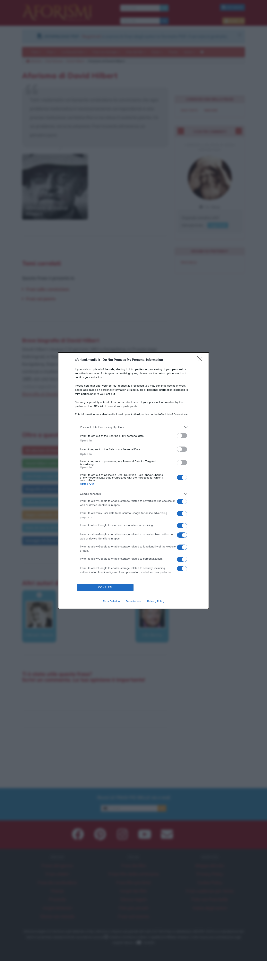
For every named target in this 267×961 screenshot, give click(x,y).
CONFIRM (105, 587)
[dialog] (133, 480)
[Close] (201, 360)
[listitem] (133, 427)
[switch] (182, 435)
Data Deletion (111, 601)
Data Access (133, 601)
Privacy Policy (155, 601)
